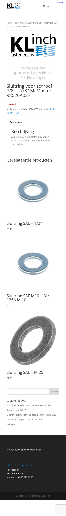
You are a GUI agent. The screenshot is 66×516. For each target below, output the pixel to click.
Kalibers (11, 424)
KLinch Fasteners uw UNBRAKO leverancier (29, 405)
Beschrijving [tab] (16, 122)
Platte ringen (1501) (23, 22)
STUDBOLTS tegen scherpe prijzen (24, 419)
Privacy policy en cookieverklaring (24, 449)
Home (9, 22)
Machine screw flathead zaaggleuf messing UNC (31, 414)
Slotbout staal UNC (16, 410)
